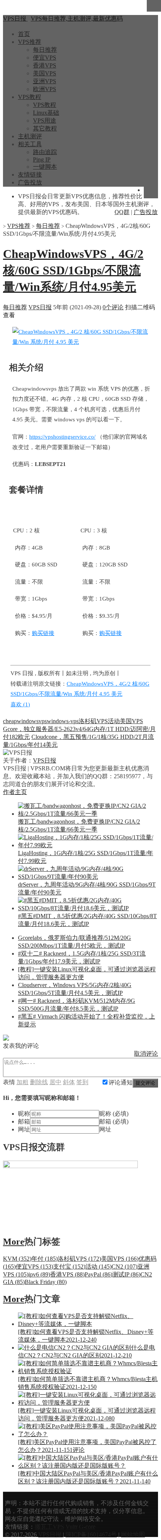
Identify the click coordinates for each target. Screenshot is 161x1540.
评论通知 (121, 1082)
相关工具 (30, 144)
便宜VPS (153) (34, 1266)
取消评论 (146, 1053)
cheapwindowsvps (25, 721)
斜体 (69, 1082)
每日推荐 (45, 49)
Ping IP (42, 159)
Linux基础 (46, 112)
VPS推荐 (29, 42)
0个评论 (113, 307)
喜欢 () (20, 704)
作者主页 (15, 792)
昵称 (24, 1113)
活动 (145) (98, 1266)
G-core (87, 1527)
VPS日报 (40, 307)
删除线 (39, 1082)
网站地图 (133, 1534)
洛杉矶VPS (93, 721)
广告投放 (30, 182)
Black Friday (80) (46, 1282)
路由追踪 (45, 152)
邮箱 (24, 1121)
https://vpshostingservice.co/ (62, 437)
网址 (24, 1129)
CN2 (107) (124, 1266)
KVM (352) (17, 1258)
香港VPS (44, 65)
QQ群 (122, 212)
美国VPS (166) (120, 1258)
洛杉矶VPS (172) (79, 1258)
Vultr (72, 1527)
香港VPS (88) (67, 1274)
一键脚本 (45, 166)
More (13, 1241)
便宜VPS (44, 57)
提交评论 (145, 1083)
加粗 (22, 1082)
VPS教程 (29, 97)
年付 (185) (44, 1258)
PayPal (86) (98, 1274)
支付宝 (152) (69, 1266)
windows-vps (63, 721)
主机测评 (30, 136)
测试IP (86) (126, 1274)
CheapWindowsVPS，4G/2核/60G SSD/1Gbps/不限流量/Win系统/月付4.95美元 (73, 270)
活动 (114, 721)
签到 (82, 1082)
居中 (55, 1082)
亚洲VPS (44, 81)
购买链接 (43, 633)
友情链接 (30, 174)
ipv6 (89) (39, 1274)
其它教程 (45, 128)
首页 (24, 34)
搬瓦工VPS (49, 1527)
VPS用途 (44, 120)
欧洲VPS (44, 89)
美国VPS (44, 73)
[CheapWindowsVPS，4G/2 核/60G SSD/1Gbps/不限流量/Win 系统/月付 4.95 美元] (81, 342)
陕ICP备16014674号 (91, 1534)
